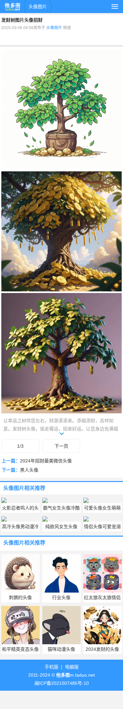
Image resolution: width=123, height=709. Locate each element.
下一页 (61, 446)
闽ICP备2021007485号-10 (61, 683)
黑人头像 (29, 470)
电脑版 (72, 666)
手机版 (51, 666)
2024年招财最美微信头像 (46, 460)
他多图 (12, 6)
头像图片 (38, 6)
